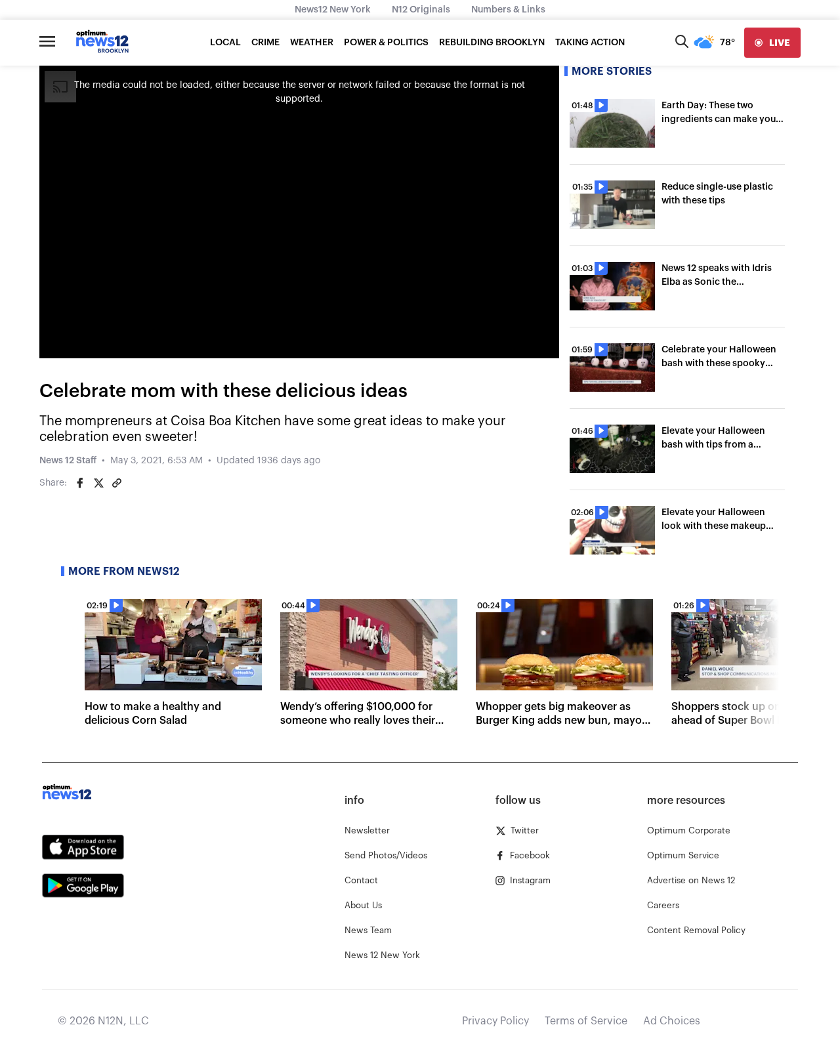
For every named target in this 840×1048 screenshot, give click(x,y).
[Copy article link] (117, 483)
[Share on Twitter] (98, 483)
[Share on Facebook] (80, 483)
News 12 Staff (67, 460)
